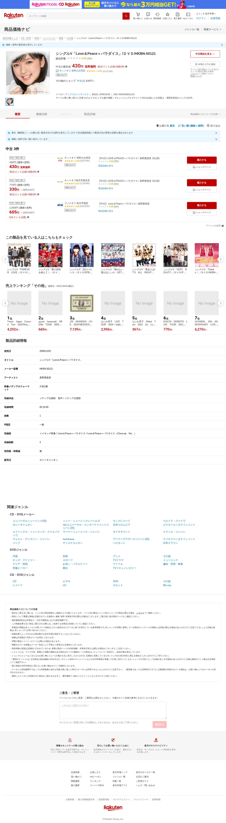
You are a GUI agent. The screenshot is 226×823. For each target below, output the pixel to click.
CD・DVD (26, 38)
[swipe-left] (5, 259)
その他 (70, 38)
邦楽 (61, 38)
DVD (37, 38)
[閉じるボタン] (222, 45)
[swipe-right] (220, 259)
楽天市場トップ (10, 38)
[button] (148, 16)
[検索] (126, 16)
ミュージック (49, 38)
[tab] (18, 114)
